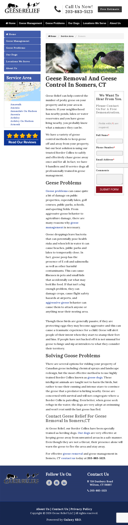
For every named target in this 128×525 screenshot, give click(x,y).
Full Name (102, 135)
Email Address (105, 159)
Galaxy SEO (72, 520)
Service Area (19, 77)
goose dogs (95, 377)
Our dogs (84, 433)
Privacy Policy (81, 509)
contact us (68, 458)
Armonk (15, 124)
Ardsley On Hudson (22, 121)
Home (12, 23)
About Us (115, 23)
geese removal (73, 453)
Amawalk (15, 104)
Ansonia (15, 114)
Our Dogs (74, 23)
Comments (102, 170)
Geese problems (57, 191)
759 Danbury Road (101, 483)
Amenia (15, 107)
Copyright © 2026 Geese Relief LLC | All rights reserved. (64, 513)
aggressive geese (57, 302)
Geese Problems (55, 23)
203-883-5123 (79, 11)
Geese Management (30, 23)
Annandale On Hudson (23, 111)
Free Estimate (109, 9)
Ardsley (15, 117)
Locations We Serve (94, 23)
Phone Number (105, 147)
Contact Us (60, 509)
